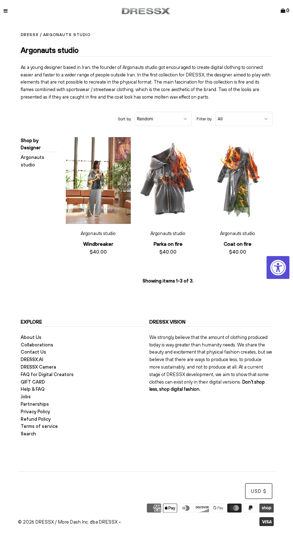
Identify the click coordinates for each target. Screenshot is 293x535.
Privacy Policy (35, 411)
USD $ (259, 491)
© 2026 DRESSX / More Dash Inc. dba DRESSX (68, 522)
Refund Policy (36, 419)
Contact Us (33, 352)
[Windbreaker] (98, 180)
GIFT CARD (33, 382)
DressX (30, 34)
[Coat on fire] (237, 180)
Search (28, 433)
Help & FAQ (33, 389)
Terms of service (39, 426)
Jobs (26, 396)
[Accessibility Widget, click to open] (278, 267)
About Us (31, 337)
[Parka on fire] (168, 180)
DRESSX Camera (38, 367)
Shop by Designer (31, 144)
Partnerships (35, 404)
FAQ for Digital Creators (47, 374)
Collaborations (37, 345)
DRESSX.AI (32, 359)
